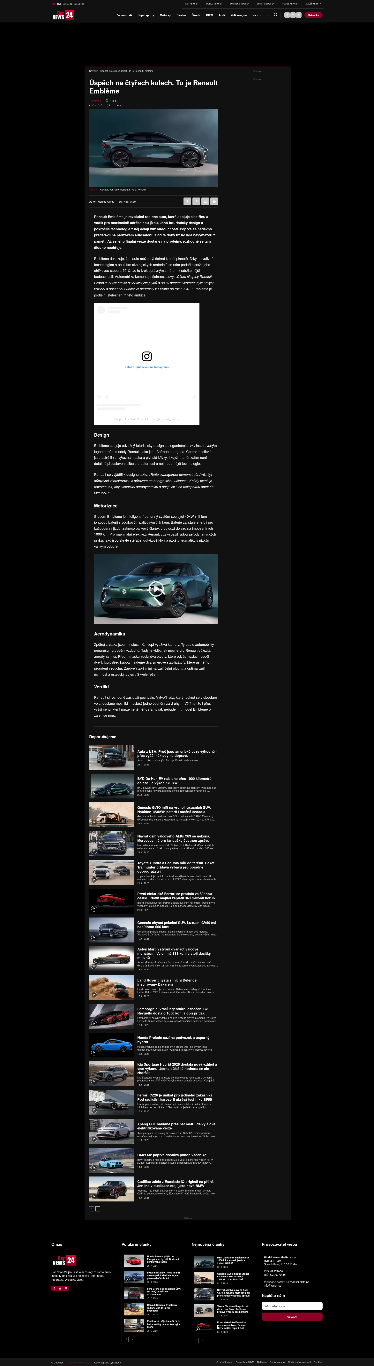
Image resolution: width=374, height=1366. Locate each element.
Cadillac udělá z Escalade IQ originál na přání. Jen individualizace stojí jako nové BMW (175, 1183)
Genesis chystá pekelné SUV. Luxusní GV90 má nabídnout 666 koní (176, 924)
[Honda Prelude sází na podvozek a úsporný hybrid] (111, 1045)
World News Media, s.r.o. (79, 1362)
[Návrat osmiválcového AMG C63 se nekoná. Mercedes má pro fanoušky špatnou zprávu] (111, 843)
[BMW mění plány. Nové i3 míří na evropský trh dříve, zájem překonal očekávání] (134, 1277)
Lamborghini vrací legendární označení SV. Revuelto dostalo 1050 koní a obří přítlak (173, 1011)
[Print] (214, 201)
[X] (299, 15)
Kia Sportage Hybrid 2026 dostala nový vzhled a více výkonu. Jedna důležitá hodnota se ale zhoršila (177, 1068)
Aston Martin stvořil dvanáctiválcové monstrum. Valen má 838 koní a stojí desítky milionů (174, 953)
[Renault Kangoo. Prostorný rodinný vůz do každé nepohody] (134, 1309)
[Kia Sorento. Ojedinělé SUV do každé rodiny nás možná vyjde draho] (134, 1325)
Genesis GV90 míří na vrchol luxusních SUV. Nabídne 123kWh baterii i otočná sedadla (174, 809)
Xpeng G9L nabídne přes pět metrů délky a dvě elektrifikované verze (176, 1126)
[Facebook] (287, 15)
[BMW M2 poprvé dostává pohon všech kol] (111, 1160)
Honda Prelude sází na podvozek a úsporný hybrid (173, 1039)
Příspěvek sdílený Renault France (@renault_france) (146, 419)
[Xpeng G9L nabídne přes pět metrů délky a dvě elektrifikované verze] (111, 1131)
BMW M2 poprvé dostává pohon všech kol (172, 1154)
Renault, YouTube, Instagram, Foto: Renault (123, 189)
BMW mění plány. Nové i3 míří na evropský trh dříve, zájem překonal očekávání (163, 1275)
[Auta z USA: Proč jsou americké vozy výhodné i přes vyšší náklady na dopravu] (111, 757)
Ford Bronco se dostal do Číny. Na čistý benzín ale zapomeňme (164, 1291)
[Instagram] (293, 15)
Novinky (93, 70)
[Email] (205, 201)
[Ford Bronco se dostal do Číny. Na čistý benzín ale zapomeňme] (134, 1293)
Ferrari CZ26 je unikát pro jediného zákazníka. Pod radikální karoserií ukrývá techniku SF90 (175, 1097)
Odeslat (292, 1316)
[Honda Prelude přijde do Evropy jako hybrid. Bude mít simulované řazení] (134, 1261)
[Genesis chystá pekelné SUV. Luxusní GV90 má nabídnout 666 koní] (111, 929)
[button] (275, 14)
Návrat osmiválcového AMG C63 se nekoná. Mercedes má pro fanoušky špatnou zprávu (173, 838)
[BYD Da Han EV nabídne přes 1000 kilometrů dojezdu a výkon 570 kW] (111, 786)
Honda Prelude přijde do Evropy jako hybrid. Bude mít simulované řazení (163, 1259)
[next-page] (97, 1208)
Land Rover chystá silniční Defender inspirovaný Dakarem (167, 982)
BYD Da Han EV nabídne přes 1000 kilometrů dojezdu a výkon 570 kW (174, 780)
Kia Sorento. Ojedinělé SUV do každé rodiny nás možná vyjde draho (164, 1324)
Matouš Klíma (106, 201)
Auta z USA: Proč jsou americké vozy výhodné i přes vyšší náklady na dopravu (177, 753)
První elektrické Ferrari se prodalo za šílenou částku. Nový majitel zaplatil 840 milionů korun (176, 896)
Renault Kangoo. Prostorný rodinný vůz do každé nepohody (162, 1307)
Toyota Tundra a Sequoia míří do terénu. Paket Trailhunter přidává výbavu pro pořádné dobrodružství (175, 867)
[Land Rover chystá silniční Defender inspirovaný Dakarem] (111, 987)
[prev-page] (91, 1208)
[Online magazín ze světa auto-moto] (57, 15)
